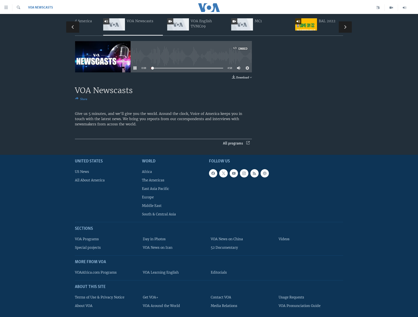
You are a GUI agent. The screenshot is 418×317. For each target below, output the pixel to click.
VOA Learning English (161, 272)
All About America (90, 180)
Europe (148, 197)
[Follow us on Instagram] (244, 173)
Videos (284, 239)
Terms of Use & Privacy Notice (99, 297)
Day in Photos (154, 239)
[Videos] (391, 7)
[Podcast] (265, 173)
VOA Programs (87, 239)
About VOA (84, 305)
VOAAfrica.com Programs (96, 272)
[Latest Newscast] (404, 7)
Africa (147, 171)
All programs (233, 143)
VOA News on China (227, 239)
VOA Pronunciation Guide (299, 305)
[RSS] (254, 173)
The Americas (153, 180)
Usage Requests (291, 297)
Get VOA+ (150, 297)
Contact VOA (221, 297)
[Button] (81, 100)
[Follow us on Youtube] (234, 173)
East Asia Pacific (155, 188)
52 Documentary (224, 247)
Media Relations (224, 305)
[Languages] (378, 7)
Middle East (152, 206)
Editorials (219, 272)
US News (82, 171)
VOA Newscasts (40, 7)
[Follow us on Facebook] (213, 173)
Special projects (88, 247)
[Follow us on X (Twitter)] (223, 173)
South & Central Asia (159, 214)
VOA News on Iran (157, 247)
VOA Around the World (161, 305)
